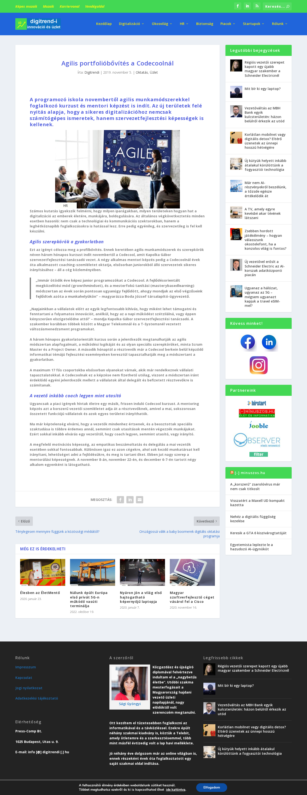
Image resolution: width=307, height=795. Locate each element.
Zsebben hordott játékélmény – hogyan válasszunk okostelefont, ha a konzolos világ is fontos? (265, 240)
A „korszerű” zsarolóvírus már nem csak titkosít (255, 486)
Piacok (225, 24)
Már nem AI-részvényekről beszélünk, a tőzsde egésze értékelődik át (265, 189)
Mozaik (48, 6)
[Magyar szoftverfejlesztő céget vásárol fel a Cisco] (192, 572)
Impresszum (25, 667)
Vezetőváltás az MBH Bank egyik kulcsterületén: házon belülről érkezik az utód (264, 115)
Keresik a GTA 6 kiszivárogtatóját (258, 533)
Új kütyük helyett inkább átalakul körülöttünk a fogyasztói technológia (265, 165)
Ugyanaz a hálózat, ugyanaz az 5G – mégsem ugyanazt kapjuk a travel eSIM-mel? (262, 297)
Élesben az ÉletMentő (40, 592)
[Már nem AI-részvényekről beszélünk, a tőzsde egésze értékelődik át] (236, 186)
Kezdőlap (104, 24)
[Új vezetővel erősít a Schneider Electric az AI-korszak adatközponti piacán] (236, 265)
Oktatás (142, 72)
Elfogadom (211, 787)
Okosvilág (160, 24)
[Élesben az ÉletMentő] (42, 572)
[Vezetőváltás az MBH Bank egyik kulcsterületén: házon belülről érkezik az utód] (236, 111)
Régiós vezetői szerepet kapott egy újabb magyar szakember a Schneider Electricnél (264, 69)
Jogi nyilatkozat (28, 688)
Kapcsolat (23, 677)
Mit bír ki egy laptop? (263, 88)
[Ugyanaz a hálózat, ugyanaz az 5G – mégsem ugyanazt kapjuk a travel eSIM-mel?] (236, 291)
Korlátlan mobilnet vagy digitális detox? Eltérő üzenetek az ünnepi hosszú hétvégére (265, 141)
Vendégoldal (94, 6)
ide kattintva (175, 790)
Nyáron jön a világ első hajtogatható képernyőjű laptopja (141, 597)
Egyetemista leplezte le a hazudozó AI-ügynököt (251, 546)
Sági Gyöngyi (130, 703)
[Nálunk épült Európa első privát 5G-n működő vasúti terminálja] (92, 572)
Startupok (251, 24)
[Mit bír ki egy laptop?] (236, 92)
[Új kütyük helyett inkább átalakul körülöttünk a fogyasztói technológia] (236, 164)
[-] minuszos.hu (250, 472)
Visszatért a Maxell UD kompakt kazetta (257, 502)
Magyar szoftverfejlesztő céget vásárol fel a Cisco (192, 597)
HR (182, 24)
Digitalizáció (129, 24)
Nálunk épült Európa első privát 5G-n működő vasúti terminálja (89, 599)
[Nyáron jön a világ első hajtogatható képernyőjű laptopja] (142, 572)
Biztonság (204, 24)
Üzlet (154, 72)
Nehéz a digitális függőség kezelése (253, 518)
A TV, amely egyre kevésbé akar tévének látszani (263, 213)
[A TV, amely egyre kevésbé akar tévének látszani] (236, 212)
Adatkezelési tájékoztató (36, 698)
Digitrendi (91, 72)
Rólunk (277, 24)
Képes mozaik (26, 6)
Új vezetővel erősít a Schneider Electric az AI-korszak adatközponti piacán (265, 268)
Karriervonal (69, 6)
